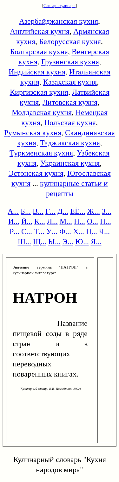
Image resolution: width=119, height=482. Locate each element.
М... (66, 221)
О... (92, 221)
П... (105, 221)
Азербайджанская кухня (58, 21)
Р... (14, 231)
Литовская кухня (70, 102)
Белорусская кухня (70, 41)
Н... (79, 221)
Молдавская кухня (42, 112)
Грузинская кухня (70, 61)
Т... (39, 231)
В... (38, 211)
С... (26, 231)
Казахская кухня (70, 82)
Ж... (93, 211)
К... (39, 221)
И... (13, 221)
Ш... (24, 241)
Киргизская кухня (39, 92)
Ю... (82, 241)
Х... (78, 231)
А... (13, 211)
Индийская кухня (37, 72)
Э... (68, 241)
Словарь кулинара (59, 5)
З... (106, 211)
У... (51, 231)
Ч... (104, 231)
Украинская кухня (70, 163)
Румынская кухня (32, 132)
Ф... (65, 231)
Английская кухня (39, 31)
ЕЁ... (77, 211)
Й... (26, 221)
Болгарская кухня (39, 51)
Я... (96, 241)
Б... (26, 211)
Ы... (54, 241)
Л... (52, 221)
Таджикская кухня (70, 142)
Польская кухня (70, 122)
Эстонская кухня (36, 173)
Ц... (91, 231)
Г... (50, 211)
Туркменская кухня (41, 153)
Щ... (39, 241)
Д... (62, 211)
